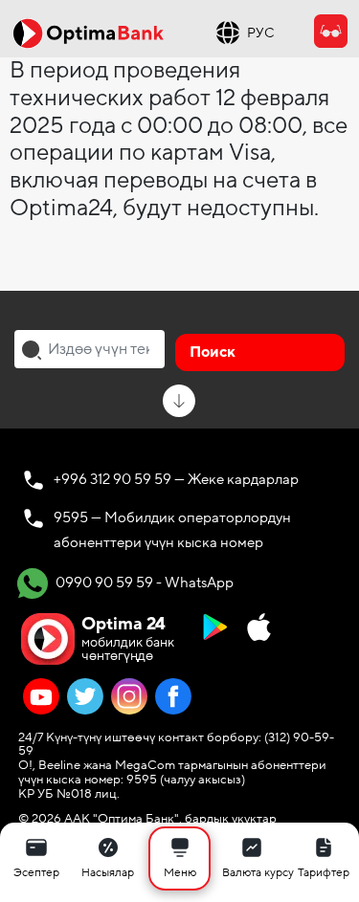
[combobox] (89, 349)
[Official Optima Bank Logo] (88, 32)
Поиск (213, 352)
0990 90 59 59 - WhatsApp (143, 582)
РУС (261, 33)
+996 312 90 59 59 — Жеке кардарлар (176, 479)
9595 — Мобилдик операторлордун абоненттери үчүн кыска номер (172, 530)
